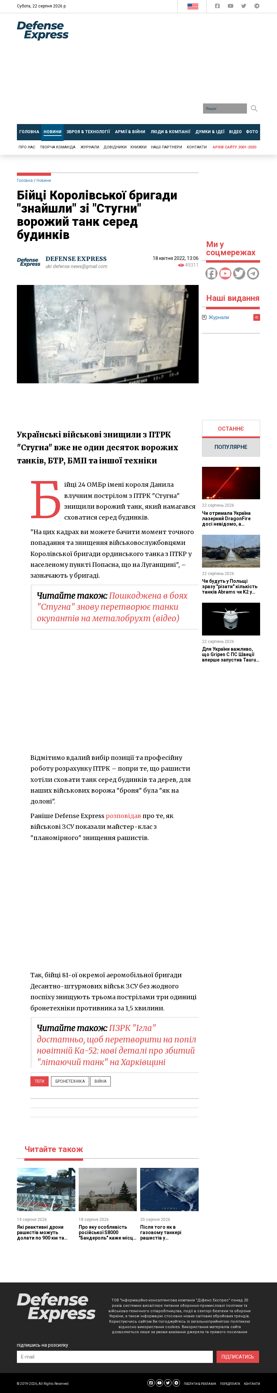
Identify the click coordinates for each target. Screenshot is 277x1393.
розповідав (123, 816)
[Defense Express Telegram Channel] (257, 7)
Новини (43, 180)
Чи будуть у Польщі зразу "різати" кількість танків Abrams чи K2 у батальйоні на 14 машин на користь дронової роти (230, 594)
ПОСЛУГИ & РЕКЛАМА (200, 1384)
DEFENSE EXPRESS (76, 259)
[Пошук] (254, 108)
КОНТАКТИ (252, 1384)
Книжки (138, 147)
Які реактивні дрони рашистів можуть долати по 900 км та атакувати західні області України (40, 1237)
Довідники (115, 147)
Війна (100, 1081)
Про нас (27, 147)
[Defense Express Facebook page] (218, 7)
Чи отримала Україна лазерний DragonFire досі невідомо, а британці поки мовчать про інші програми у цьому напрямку (229, 526)
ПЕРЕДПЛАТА (230, 1384)
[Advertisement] (178, 71)
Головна (25, 180)
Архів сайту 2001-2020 (234, 147)
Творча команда (57, 147)
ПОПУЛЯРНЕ (231, 447)
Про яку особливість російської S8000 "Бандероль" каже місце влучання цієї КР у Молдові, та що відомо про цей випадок (107, 1240)
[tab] (231, 429)
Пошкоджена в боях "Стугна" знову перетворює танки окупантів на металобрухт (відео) (112, 607)
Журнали (89, 147)
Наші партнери (166, 147)
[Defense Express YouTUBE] (231, 7)
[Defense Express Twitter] (244, 7)
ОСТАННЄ (231, 429)
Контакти (197, 147)
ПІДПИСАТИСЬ (238, 1357)
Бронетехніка (70, 1081)
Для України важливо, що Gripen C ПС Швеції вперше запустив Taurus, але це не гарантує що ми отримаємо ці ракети (231, 659)
